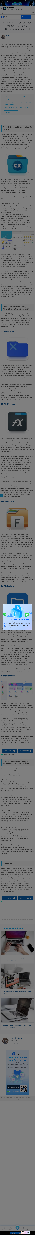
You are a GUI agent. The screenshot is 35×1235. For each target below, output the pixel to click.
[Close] (5, 605)
